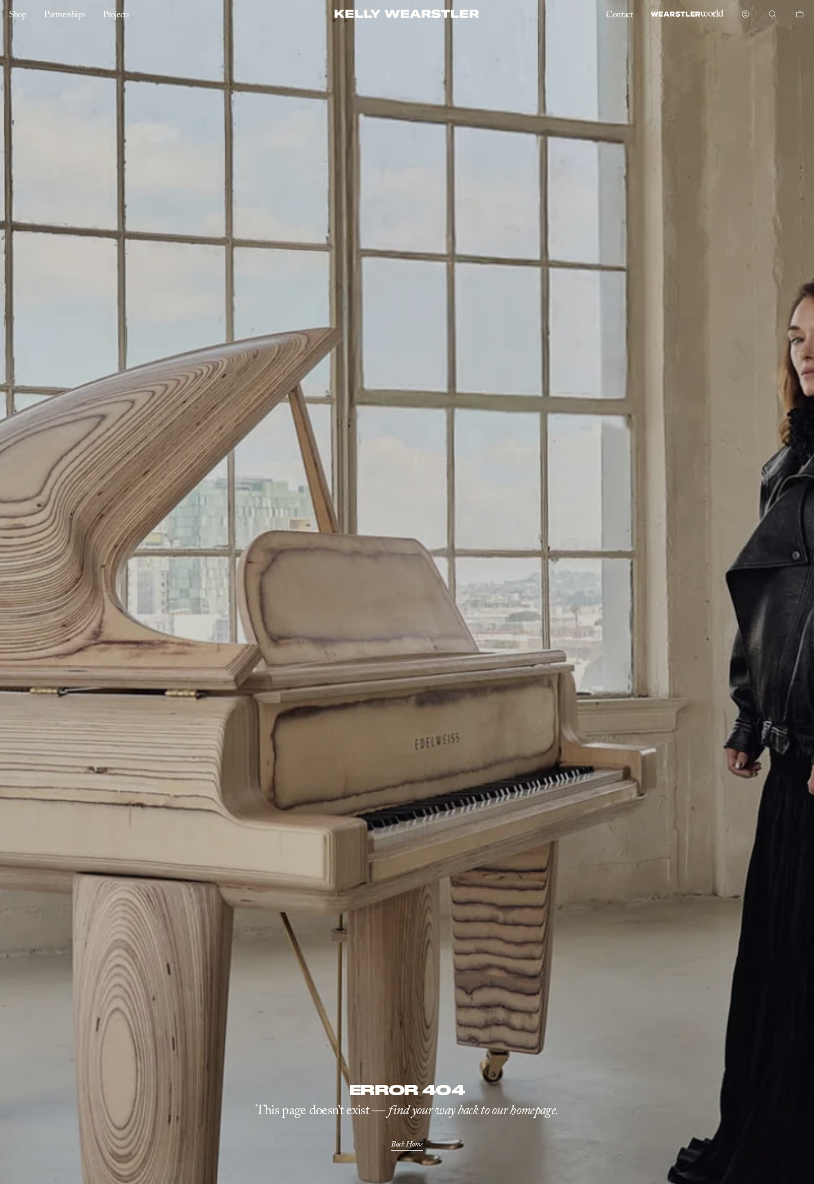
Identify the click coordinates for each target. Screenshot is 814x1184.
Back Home (406, 1144)
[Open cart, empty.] (800, 14)
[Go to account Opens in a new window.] (745, 14)
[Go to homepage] (407, 14)
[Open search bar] (772, 14)
